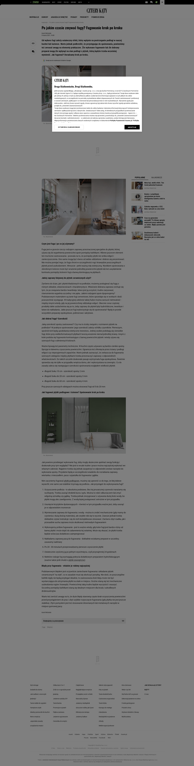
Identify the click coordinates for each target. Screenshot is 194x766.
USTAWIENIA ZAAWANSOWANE (69, 127)
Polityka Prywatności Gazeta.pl (121, 120)
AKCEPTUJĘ (132, 127)
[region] (97, 104)
